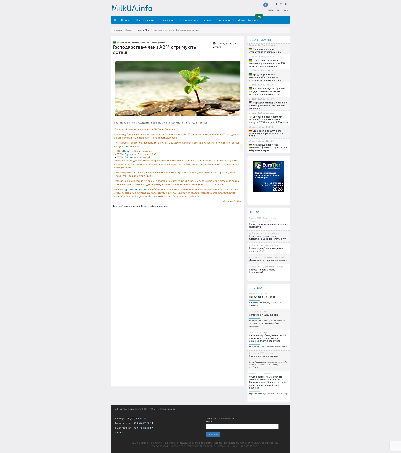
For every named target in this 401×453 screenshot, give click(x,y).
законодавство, (132, 42)
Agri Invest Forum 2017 (135, 189)
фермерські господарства (152, 42)
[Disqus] (178, 265)
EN (281, 4)
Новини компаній (272, 233)
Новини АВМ (143, 29)
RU (285, 4)
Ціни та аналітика (146, 19)
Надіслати (213, 434)
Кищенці (283, 393)
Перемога (130, 154)
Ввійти (271, 10)
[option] (268, 176)
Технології (168, 19)
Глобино (253, 367)
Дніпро (128, 157)
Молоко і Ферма (247, 19)
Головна (118, 29)
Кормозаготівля (271, 245)
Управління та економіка (274, 257)
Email (209, 421)
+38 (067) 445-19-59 (142, 427)
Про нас (119, 432)
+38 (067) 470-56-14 (142, 423)
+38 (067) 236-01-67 (135, 418)
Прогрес (127, 150)
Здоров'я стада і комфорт (272, 266)
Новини (125, 19)
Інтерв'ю (207, 19)
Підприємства (188, 19)
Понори (282, 346)
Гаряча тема (224, 19)
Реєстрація (282, 10)
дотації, (121, 42)
